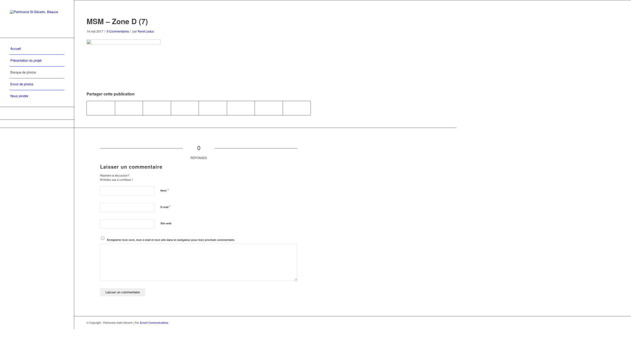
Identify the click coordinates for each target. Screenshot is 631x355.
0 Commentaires (118, 31)
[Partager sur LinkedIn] (185, 108)
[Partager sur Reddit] (269, 108)
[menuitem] (37, 49)
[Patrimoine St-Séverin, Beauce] (37, 19)
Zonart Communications (154, 322)
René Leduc (146, 31)
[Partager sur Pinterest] (157, 108)
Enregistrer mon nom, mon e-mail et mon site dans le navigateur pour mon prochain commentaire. (171, 240)
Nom (164, 190)
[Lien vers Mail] (37, 113)
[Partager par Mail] (297, 108)
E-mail (165, 206)
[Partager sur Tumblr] (213, 108)
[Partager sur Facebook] (101, 108)
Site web (166, 223)
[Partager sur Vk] (241, 108)
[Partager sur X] (129, 108)
